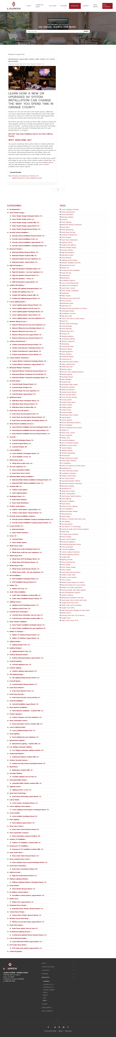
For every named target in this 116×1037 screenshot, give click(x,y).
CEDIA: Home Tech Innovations (71, 605)
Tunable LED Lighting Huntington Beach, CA (27, 289)
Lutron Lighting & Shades (70, 209)
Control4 (12, 437)
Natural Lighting (66, 374)
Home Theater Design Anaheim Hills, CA (25, 223)
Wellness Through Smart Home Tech (73, 519)
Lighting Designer (16, 648)
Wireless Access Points (69, 445)
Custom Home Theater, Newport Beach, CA (26, 915)
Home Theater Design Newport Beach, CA (26, 229)
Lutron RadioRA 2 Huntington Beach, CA (25, 453)
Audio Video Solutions (68, 461)
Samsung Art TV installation (19, 846)
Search (86, 31)
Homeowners (65, 275)
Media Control (66, 613)
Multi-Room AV (66, 306)
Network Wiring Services (18, 322)
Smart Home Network (17, 688)
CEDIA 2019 (65, 532)
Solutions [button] (52, 6)
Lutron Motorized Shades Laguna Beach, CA (27, 942)
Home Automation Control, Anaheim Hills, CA (27, 724)
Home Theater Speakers (20, 533)
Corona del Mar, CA (16, 526)
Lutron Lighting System (17, 302)
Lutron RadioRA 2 (15, 450)
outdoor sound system (69, 577)
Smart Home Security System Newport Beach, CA (28, 417)
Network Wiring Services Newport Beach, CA (27, 338)
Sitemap (60, 1031)
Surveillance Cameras (68, 313)
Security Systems (67, 524)
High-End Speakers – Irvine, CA (22, 279)
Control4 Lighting (15, 661)
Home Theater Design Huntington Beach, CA (27, 216)
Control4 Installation (16, 701)
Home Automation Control (18, 721)
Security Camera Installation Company (22, 516)
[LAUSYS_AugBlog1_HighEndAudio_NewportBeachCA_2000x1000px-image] (32, 78)
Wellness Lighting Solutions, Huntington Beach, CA (29, 882)
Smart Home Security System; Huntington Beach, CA (29, 420)
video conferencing (68, 364)
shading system (66, 407)
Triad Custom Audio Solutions (71, 496)
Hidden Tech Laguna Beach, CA (22, 902)
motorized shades (67, 357)
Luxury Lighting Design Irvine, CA (23, 731)
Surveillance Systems (68, 281)
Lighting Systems (67, 352)
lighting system (66, 369)
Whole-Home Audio (16, 460)
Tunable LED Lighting (17, 285)
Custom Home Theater (17, 912)
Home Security (66, 301)
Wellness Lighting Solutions (19, 879)
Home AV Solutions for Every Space (73, 466)
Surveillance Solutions (68, 473)
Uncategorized (14, 209)
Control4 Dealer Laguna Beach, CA (23, 394)
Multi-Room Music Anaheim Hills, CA (24, 407)
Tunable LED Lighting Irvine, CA (22, 292)
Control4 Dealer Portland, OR (22, 387)
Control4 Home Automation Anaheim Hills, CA (27, 618)
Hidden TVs (13, 585)
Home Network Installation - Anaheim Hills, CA (27, 711)
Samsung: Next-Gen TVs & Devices (73, 615)
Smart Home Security (17, 694)
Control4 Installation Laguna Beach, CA (25, 704)
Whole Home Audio (16, 546)
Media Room (14, 767)
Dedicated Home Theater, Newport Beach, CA (27, 909)
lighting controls (66, 560)
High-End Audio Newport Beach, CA (32, 64)
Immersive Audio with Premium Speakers (75, 529)
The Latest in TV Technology (71, 527)
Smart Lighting (14, 734)
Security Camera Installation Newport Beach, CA (28, 236)
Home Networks (66, 329)
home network (66, 570)
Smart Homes (65, 504)
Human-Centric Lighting (69, 506)
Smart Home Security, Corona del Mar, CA (26, 698)
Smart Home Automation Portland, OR (24, 869)
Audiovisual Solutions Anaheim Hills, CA (25, 757)
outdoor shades (66, 405)
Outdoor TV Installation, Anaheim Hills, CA (26, 843)
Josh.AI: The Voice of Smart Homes (72, 319)
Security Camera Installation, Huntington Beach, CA (29, 246)
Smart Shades (14, 886)
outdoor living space (68, 402)
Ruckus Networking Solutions (71, 423)
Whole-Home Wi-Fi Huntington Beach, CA (26, 559)
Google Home (66, 618)
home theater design (68, 567)
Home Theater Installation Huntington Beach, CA (28, 625)
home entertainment (68, 562)
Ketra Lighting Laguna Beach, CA (23, 823)
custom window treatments (70, 552)
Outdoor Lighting (15, 668)
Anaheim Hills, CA (15, 486)
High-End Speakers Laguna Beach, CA (25, 282)
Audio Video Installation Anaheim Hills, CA (26, 595)
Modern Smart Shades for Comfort (72, 582)
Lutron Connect (49, 990)
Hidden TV (65, 430)
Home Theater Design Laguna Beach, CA (25, 226)
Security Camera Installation (19, 232)
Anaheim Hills (65, 382)
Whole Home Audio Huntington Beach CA (26, 549)
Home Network (66, 258)
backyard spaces (47, 162)
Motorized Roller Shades (69, 511)
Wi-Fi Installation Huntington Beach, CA (25, 579)
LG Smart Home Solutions (69, 534)
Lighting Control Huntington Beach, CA (25, 605)
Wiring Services (66, 514)
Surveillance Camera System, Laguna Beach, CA (28, 895)
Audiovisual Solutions (17, 754)
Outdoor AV (34, 176)
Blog (45, 1000)
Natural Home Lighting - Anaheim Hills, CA (26, 744)
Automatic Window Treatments (71, 483)
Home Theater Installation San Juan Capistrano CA (28, 628)
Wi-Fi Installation (15, 575)
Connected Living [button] (39, 6)
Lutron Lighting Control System (20, 806)
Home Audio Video (16, 853)
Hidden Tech (14, 899)
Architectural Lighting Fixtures (20, 932)
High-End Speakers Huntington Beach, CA (26, 269)
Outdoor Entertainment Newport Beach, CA (26, 345)
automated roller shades (69, 385)
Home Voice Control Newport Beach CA (25, 829)
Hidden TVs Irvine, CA (19, 589)
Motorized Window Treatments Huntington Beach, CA (30, 378)
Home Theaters (66, 354)
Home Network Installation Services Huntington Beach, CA (31, 427)
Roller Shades (65, 296)
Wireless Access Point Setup (19, 919)
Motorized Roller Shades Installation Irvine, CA (27, 483)
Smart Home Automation (18, 866)
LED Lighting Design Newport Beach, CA (25, 678)
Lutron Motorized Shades (18, 938)
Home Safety (65, 516)
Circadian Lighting (16, 773)
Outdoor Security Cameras (18, 760)
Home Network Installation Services (21, 424)
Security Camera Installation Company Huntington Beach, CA (32, 519)
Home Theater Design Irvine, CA (23, 219)
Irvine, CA (13, 536)
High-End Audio (13, 64)
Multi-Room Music (15, 397)
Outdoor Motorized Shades (19, 655)
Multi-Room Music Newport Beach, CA (24, 404)
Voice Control (65, 580)
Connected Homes (67, 346)
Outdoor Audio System (19, 490)
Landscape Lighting (68, 339)
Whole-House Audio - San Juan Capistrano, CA (27, 572)
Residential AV (66, 468)
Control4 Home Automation (19, 612)
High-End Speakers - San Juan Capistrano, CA (27, 272)
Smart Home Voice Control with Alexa (74, 600)
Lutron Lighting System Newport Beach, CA (26, 305)
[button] (58, 1020)
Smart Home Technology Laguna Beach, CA (26, 796)
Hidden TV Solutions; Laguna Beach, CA (25, 638)
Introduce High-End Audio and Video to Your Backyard (31, 60)
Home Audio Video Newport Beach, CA (25, 856)
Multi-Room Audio (67, 255)
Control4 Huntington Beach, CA (22, 440)
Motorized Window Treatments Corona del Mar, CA (29, 374)
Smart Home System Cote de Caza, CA (24, 928)
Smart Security (66, 273)
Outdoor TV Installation (17, 839)
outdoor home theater (68, 392)
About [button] (29, 6)
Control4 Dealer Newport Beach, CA (24, 384)
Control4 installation (68, 549)
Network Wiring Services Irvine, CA (24, 331)
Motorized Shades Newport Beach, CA (25, 252)
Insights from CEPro (68, 608)
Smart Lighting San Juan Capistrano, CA (25, 737)
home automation (67, 547)
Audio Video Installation (18, 592)
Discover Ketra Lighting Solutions (72, 372)
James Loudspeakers (68, 494)
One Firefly (53, 1031)
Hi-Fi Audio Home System (18, 945)
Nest (44, 998)
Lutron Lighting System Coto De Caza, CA (26, 308)
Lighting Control (15, 602)
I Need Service (95, 6)
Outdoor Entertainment (21, 176)
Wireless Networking (68, 453)
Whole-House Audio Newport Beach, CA (25, 569)
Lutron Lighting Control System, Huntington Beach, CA (30, 810)
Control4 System (15, 681)
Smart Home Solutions (19, 500)
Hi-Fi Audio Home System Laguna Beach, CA (27, 948)
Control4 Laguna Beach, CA (21, 444)
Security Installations (68, 542)
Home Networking (67, 230)
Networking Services (68, 265)
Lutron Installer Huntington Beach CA (24, 816)
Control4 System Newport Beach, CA (24, 684)
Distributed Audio (67, 303)
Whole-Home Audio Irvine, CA (22, 463)
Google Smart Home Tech (69, 603)
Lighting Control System (69, 260)
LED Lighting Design (16, 674)
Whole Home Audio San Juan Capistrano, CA (27, 552)
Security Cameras (67, 250)
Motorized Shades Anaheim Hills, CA (24, 256)
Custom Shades (66, 448)
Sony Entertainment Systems (70, 593)
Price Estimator (106, 6)
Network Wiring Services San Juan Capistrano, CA (28, 325)
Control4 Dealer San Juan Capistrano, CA (25, 391)
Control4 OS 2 (48, 987)
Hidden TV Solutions (16, 632)
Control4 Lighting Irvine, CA (21, 665)
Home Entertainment (68, 212)
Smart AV (64, 321)
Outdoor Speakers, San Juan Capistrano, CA (26, 717)
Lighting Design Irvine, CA (21, 645)
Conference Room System (70, 362)
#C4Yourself (65, 456)
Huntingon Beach (67, 377)
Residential (65, 293)
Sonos (45, 992)
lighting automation (68, 390)
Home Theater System (19, 543)
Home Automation (67, 215)
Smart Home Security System (19, 411)
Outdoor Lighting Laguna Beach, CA (24, 671)
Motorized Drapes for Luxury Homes (73, 585)
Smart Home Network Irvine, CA (22, 691)
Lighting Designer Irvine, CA (21, 651)
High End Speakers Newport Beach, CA (25, 275)
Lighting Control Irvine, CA (21, 608)
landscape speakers (68, 387)
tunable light (65, 557)
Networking (65, 344)
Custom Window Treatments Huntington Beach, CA (29, 361)
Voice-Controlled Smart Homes (71, 428)
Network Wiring (66, 349)
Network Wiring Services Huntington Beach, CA (28, 328)
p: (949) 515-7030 (9, 981)
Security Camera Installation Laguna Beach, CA (27, 242)
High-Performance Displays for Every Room (75, 610)
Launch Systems (66, 420)
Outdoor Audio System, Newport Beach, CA (27, 513)
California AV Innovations (69, 286)
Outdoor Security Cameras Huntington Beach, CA (28, 763)
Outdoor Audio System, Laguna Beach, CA (26, 510)
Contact (86, 6)
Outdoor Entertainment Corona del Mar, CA (26, 355)
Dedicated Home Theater (18, 905)
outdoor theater (66, 412)
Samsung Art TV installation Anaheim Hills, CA (27, 849)
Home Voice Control (16, 826)
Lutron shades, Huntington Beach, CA (25, 803)
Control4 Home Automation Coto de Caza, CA (27, 615)
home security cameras (69, 397)
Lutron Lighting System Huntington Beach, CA (27, 312)
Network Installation (68, 501)
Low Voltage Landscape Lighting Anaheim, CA (27, 750)
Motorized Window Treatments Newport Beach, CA (29, 371)
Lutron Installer (15, 813)
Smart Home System (16, 925)
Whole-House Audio (16, 566)
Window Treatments (68, 341)
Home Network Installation (18, 707)
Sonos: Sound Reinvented (69, 283)
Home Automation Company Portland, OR (26, 836)
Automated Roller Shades (18, 780)
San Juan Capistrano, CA (18, 467)
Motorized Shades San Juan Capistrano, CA (26, 259)
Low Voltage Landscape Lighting (21, 747)
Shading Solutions (67, 336)
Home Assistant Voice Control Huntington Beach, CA (29, 862)
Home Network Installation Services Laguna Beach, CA (30, 430)
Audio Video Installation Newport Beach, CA (27, 599)
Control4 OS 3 (48, 984)
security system (66, 400)
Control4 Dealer (15, 381)
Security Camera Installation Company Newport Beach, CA (31, 523)
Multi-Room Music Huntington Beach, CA (25, 401)
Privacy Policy (68, 1031)
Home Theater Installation (18, 622)
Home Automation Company (19, 833)
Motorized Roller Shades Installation (21, 477)
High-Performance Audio (21, 178)
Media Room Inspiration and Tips (72, 598)
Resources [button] (75, 6)
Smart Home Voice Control (21, 473)
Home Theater (66, 237)
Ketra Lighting (14, 820)
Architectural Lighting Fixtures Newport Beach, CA (29, 935)
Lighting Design (15, 641)
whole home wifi (67, 367)
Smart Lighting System (19, 493)
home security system (68, 395)
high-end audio (47, 122)
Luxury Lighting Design (17, 727)
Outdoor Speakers (16, 714)
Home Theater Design (17, 213)
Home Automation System (70, 443)
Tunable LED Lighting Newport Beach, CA (26, 298)
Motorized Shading (67, 486)
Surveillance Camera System (19, 892)
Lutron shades (14, 800)
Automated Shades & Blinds (70, 481)
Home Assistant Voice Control (19, 859)
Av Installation (66, 463)
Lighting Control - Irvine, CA (21, 790)
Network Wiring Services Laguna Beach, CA (27, 335)
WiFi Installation (66, 379)
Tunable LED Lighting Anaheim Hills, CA (25, 295)
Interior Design (66, 537)
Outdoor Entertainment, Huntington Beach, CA (27, 348)
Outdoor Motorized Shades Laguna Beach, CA (27, 658)
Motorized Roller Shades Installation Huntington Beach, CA (31, 480)
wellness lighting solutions (70, 555)
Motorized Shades (16, 249)
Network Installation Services (71, 263)
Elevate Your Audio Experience (71, 587)
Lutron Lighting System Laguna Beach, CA (26, 315)
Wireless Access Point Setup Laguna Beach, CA (28, 922)
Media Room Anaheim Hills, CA (22, 770)
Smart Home (65, 227)
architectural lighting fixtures (71, 544)
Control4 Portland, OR (19, 447)
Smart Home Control (68, 288)
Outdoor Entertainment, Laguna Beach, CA (26, 351)
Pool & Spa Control (67, 478)
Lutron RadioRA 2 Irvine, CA (21, 457)
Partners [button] (64, 6)
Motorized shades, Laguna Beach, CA (24, 262)
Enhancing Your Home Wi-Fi (70, 298)
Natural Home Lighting (17, 740)
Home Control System (68, 539)
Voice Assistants (66, 435)
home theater (66, 565)
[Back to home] (14, 6)
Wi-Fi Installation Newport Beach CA (24, 582)
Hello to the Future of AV (69, 620)
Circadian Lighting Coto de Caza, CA (24, 777)
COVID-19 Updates (16, 951)
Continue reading (15, 172)
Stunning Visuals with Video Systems (73, 590)
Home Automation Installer (21, 470)
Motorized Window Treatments (20, 368)
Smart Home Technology (18, 793)
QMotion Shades (66, 450)
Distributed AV (66, 489)
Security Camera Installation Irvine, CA (25, 239)
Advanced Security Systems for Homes (74, 308)
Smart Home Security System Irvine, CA (25, 414)
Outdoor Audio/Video (68, 476)
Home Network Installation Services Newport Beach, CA (31, 434)
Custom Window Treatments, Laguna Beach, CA (28, 364)
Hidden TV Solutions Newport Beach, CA (25, 635)
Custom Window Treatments (19, 358)
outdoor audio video (68, 575)
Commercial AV (66, 359)
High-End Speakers (16, 265)
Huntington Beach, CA (17, 496)
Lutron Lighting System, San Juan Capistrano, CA (28, 318)
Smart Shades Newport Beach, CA (23, 889)
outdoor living (66, 410)
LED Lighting (65, 522)
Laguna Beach (66, 418)
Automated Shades (67, 311)
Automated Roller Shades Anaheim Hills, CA (26, 783)
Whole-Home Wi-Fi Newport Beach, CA (25, 562)
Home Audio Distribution (20, 503)
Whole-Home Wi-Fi (16, 556)
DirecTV (45, 995)
